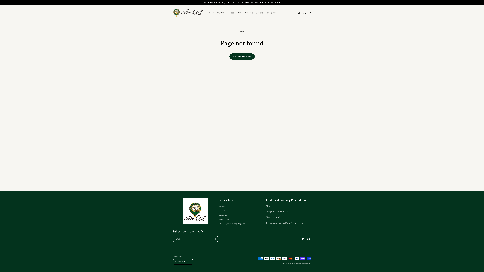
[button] (299, 13)
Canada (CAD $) (181, 261)
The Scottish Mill (293, 263)
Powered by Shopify (304, 263)
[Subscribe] (215, 239)
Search (222, 206)
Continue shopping (242, 56)
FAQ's (222, 211)
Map (268, 206)
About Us (223, 215)
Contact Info (224, 219)
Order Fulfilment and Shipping (232, 224)
